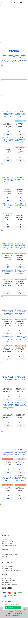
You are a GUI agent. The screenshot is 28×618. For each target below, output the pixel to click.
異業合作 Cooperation (8, 566)
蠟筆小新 (10, 57)
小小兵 (4, 57)
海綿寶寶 (23, 57)
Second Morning (22, 60)
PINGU (17, 57)
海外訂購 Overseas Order (8, 556)
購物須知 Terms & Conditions (10, 554)
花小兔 (14, 60)
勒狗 (9, 60)
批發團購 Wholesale (7, 568)
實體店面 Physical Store (8, 541)
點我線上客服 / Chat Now (8, 579)
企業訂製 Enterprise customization (11, 570)
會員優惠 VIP (5, 558)
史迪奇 (3, 60)
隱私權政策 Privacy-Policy (9, 545)
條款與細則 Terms (7, 543)
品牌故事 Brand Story (7, 540)
